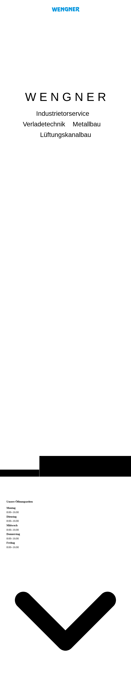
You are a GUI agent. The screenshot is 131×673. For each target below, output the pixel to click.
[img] (65, 247)
